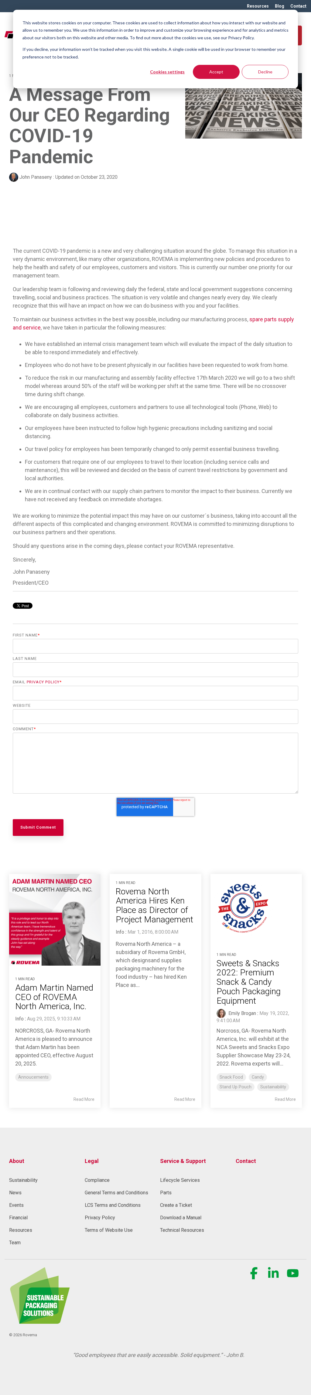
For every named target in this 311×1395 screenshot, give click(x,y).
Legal (92, 1161)
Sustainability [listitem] (273, 1087)
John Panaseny (35, 177)
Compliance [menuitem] (97, 1180)
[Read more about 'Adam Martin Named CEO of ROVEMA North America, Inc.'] (55, 920)
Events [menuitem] (16, 1205)
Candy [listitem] (258, 1077)
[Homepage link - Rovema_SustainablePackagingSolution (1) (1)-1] (39, 1320)
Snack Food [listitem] (231, 1077)
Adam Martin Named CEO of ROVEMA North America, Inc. (54, 997)
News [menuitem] (15, 1193)
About (16, 1161)
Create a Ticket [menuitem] (176, 1205)
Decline (265, 71)
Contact (246, 1161)
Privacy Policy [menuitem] (100, 1218)
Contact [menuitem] (298, 6)
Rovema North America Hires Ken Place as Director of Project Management (154, 905)
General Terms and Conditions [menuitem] (116, 1193)
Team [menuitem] (15, 1242)
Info (19, 1019)
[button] (254, 1277)
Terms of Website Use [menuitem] (109, 1230)
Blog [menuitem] (279, 6)
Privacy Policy (43, 682)
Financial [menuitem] (18, 1218)
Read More (83, 1099)
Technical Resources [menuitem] (182, 1230)
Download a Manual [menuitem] (180, 1218)
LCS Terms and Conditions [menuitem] (113, 1205)
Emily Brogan (241, 1013)
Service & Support (183, 1161)
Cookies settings (167, 71)
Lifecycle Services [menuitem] (180, 1180)
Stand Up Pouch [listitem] (235, 1087)
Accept (216, 71)
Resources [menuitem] (258, 6)
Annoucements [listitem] (33, 1077)
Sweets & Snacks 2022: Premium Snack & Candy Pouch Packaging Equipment (249, 982)
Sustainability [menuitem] (23, 1180)
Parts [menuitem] (166, 1193)
